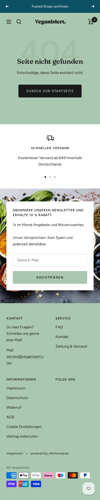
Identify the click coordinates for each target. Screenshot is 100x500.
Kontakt (62, 336)
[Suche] (19, 21)
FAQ (59, 327)
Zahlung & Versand (71, 346)
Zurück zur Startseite (50, 91)
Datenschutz (17, 398)
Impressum (15, 388)
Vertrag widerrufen (22, 436)
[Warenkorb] (91, 21)
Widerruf (13, 407)
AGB (10, 417)
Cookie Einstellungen (24, 426)
